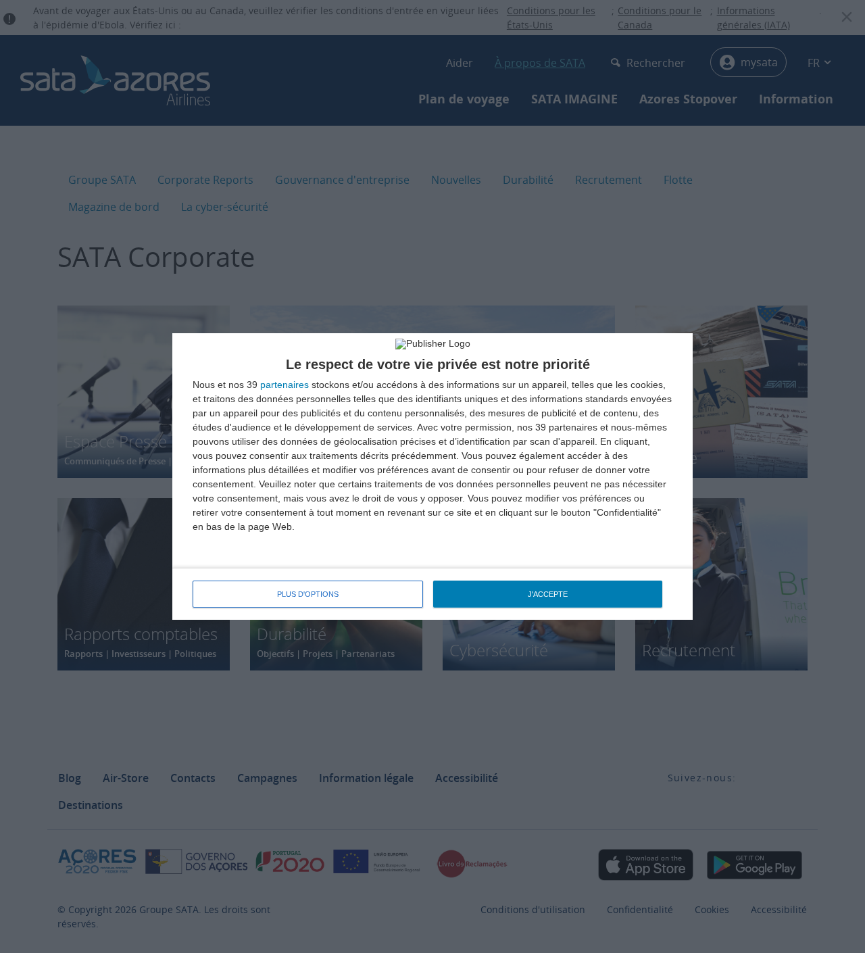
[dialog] (432, 476)
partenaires (284, 384)
